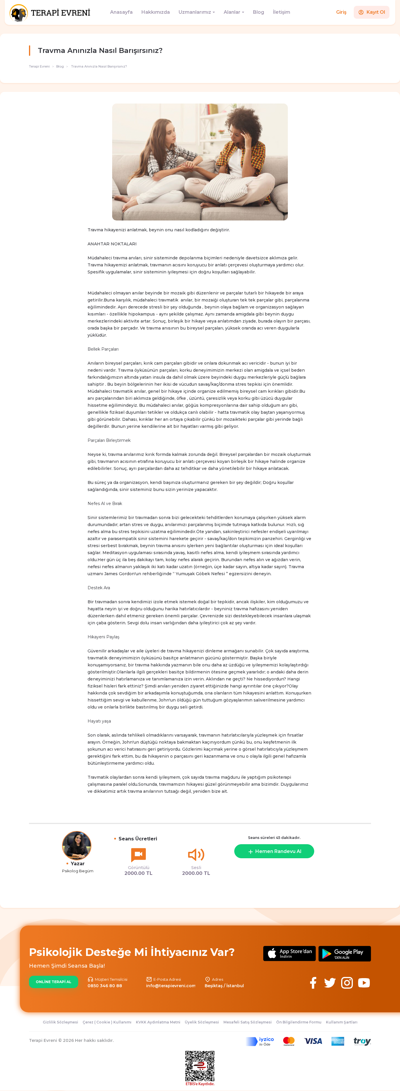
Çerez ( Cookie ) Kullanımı (107, 1022)
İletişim (281, 12)
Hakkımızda (155, 12)
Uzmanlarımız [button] (195, 12)
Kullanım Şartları (342, 1022)
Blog (258, 12)
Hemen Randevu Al (277, 851)
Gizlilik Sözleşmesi (60, 1022)
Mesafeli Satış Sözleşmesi (247, 1022)
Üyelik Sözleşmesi (202, 1022)
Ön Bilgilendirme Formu (299, 1022)
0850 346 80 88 (105, 985)
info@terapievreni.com (171, 985)
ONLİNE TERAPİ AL (53, 982)
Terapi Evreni (39, 66)
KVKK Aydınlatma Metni (158, 1022)
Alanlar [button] (232, 12)
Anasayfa (121, 12)
